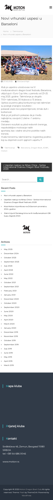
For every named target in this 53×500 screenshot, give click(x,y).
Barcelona (25, 148)
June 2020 (9, 311)
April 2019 (8, 361)
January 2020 (10, 328)
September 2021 (11, 286)
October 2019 (10, 340)
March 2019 (9, 365)
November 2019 (11, 336)
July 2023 (8, 266)
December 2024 (11, 253)
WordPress (26, 495)
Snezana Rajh (23, 81)
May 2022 (8, 278)
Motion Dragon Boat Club (30, 489)
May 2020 (8, 315)
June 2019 (8, 353)
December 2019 (11, 332)
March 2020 (9, 324)
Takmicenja (18, 31)
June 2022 (8, 274)
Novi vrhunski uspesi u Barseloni (18, 195)
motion (4, 151)
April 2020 (8, 320)
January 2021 (9, 295)
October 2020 (10, 303)
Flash (22, 492)
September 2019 (11, 344)
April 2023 (8, 270)
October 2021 (10, 282)
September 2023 (11, 262)
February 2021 (10, 291)
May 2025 (8, 249)
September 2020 (11, 307)
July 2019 (8, 349)
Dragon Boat (36, 148)
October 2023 (10, 257)
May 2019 (8, 357)
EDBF (45, 148)
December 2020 (11, 299)
